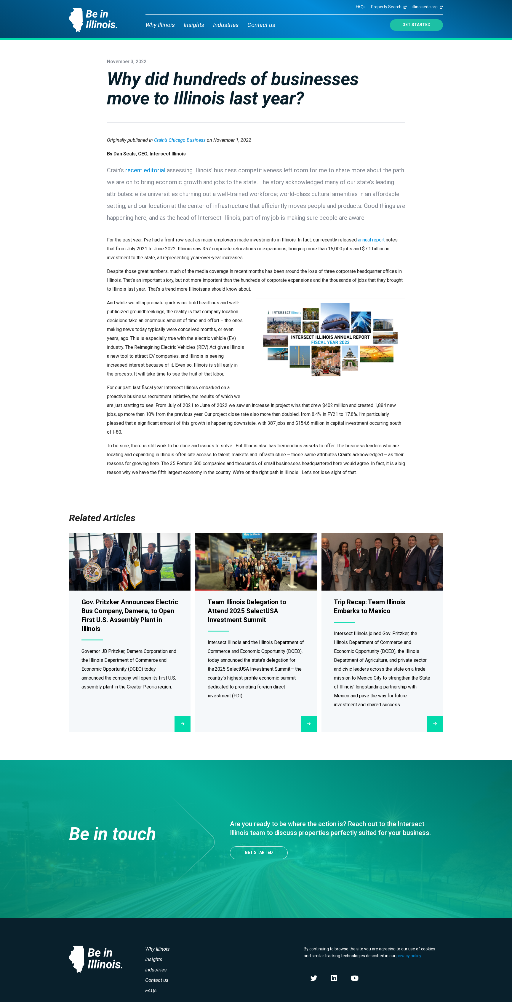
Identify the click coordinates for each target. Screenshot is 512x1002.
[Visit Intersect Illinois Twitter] (314, 978)
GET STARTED (259, 852)
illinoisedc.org (425, 6)
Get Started (416, 24)
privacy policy (408, 955)
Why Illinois (160, 24)
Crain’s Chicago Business (180, 140)
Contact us (261, 24)
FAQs (361, 6)
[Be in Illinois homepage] (93, 17)
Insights (194, 24)
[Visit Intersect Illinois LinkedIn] (334, 978)
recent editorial (145, 170)
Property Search (386, 6)
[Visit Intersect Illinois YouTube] (355, 978)
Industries (226, 24)
